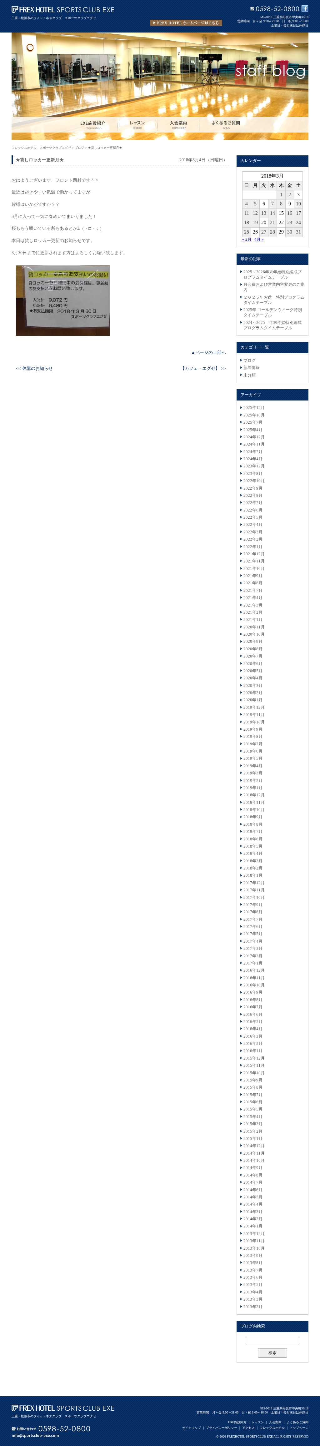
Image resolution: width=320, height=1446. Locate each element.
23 (289, 222)
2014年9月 (252, 1168)
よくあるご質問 (297, 1422)
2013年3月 (252, 1299)
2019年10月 (254, 722)
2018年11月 (254, 802)
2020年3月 (252, 685)
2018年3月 (252, 861)
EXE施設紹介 (237, 1422)
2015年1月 (252, 1138)
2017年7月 (252, 919)
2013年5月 (252, 1284)
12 (255, 213)
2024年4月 (252, 459)
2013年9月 (252, 1255)
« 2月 (247, 239)
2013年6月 (252, 1277)
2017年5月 (252, 934)
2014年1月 (252, 1226)
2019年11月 (254, 715)
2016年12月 (254, 970)
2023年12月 (254, 466)
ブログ (249, 360)
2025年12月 (254, 408)
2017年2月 (252, 956)
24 (298, 222)
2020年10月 (254, 634)
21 (272, 222)
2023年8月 (252, 473)
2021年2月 (252, 612)
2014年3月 (252, 1212)
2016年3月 (252, 1036)
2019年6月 (252, 751)
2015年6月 (252, 1102)
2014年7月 (252, 1182)
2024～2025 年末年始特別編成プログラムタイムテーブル (272, 325)
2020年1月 (252, 700)
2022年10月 (254, 481)
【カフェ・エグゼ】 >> (203, 368)
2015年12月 (254, 1058)
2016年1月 (252, 1051)
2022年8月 (252, 495)
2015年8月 (252, 1087)
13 (263, 213)
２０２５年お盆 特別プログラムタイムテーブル (273, 300)
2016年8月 (252, 1000)
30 (289, 231)
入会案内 (275, 1422)
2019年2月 (252, 780)
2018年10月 (254, 810)
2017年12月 (254, 883)
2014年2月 (252, 1219)
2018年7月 (252, 831)
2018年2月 (252, 868)
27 (263, 231)
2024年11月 (254, 444)
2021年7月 (252, 590)
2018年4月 (252, 853)
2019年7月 (252, 744)
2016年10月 (254, 985)
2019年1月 (252, 788)
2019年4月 (252, 766)
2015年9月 (252, 1080)
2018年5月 (252, 846)
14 (272, 213)
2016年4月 (252, 1029)
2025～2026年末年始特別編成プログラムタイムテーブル (272, 275)
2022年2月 (252, 539)
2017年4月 (252, 941)
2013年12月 (254, 1234)
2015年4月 (252, 1117)
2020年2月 (252, 693)
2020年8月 (252, 649)
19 (255, 222)
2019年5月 (252, 758)
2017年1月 (252, 963)
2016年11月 (254, 978)
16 (289, 213)
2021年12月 (254, 554)
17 (298, 213)
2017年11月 (254, 890)
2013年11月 (254, 1241)
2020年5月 (252, 671)
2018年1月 (252, 875)
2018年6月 (252, 839)
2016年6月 (252, 1014)
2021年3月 (252, 605)
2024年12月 (254, 437)
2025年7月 (252, 422)
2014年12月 (254, 1146)
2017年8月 (252, 912)
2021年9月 (252, 576)
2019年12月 (254, 707)
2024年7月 (252, 452)
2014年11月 (254, 1153)
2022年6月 (252, 510)
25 (246, 231)
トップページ (299, 1427)
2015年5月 (252, 1109)
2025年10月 (254, 415)
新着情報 (251, 367)
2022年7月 (252, 503)
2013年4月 (252, 1292)
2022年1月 (252, 547)
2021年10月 (254, 569)
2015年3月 (252, 1124)
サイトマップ (191, 1427)
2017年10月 (254, 897)
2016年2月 (252, 1043)
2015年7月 (252, 1095)
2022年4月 (252, 524)
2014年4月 (252, 1204)
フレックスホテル (272, 1427)
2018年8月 (252, 824)
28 (272, 231)
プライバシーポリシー (221, 1427)
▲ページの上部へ (208, 352)
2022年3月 (252, 532)
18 (246, 222)
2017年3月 (252, 948)
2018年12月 (254, 795)
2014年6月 (252, 1190)
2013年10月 (254, 1248)
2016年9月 (252, 992)
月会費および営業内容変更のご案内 (273, 287)
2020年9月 (252, 641)
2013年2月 (252, 1307)
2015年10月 (254, 1073)
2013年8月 (252, 1263)
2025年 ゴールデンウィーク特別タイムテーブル (272, 312)
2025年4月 (252, 430)
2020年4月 (252, 678)
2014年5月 (252, 1197)
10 (298, 203)
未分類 (249, 375)
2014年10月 (254, 1160)
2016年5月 (252, 1022)
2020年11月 (254, 627)
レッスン (258, 1422)
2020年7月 (252, 656)
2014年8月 (252, 1175)
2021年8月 (252, 583)
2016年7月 (252, 1007)
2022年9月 (252, 488)
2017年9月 (252, 905)
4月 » (259, 239)
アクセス (248, 1427)
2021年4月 (252, 598)
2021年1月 (252, 619)
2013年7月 (252, 1270)
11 (246, 213)
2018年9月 (252, 817)
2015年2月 (252, 1131)
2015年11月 (254, 1065)
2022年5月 (252, 517)
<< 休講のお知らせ (34, 368)
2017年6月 (252, 927)
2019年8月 (252, 736)
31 (298, 231)
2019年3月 (252, 773)
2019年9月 (252, 729)
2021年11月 (254, 561)
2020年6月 (252, 664)
